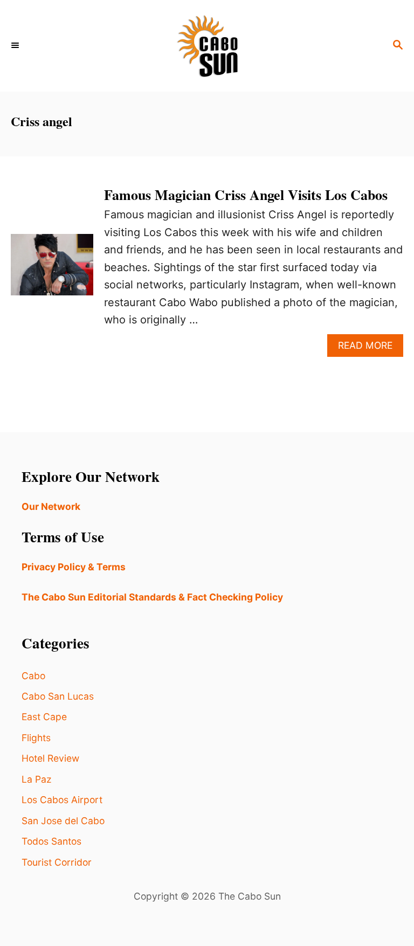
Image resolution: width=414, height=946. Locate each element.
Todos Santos (51, 841)
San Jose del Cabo (63, 820)
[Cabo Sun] (207, 46)
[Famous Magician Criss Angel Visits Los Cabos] (52, 270)
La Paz (36, 779)
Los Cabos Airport (62, 799)
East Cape (44, 716)
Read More (370, 348)
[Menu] (16, 46)
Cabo (33, 675)
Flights (36, 737)
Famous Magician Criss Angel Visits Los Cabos (246, 194)
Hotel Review (50, 758)
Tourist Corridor (57, 862)
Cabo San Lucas (58, 696)
